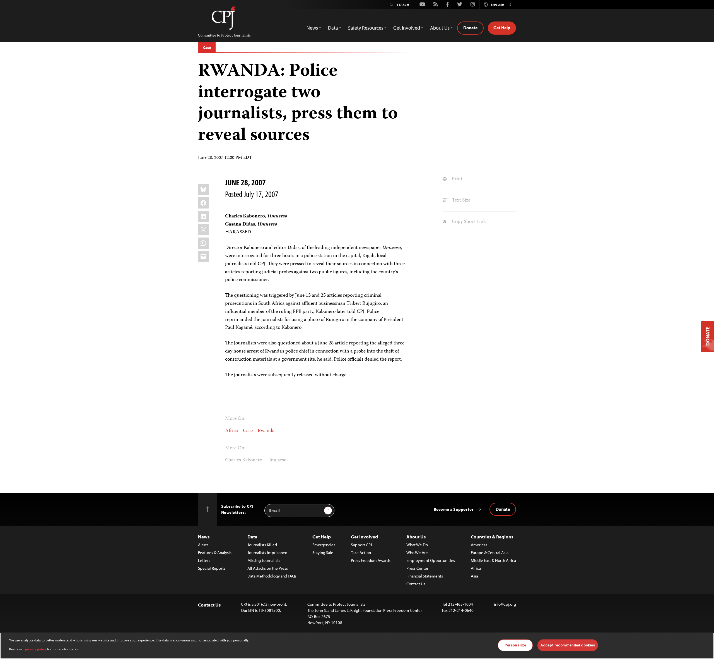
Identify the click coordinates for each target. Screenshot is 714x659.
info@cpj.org (505, 604)
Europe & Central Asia (489, 552)
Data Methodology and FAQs (271, 576)
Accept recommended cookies (568, 645)
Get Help (501, 27)
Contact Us (415, 583)
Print (456, 179)
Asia (474, 576)
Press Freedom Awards (370, 560)
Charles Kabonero (243, 460)
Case (207, 47)
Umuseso (276, 460)
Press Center (417, 568)
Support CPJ (361, 544)
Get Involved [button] (406, 28)
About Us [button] (440, 28)
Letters (204, 560)
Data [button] (333, 28)
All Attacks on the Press (267, 568)
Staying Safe (322, 552)
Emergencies (323, 544)
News (203, 537)
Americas (479, 544)
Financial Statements (424, 576)
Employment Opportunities (430, 560)
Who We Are (417, 552)
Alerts (203, 544)
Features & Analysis (214, 552)
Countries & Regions (492, 537)
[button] (510, 4)
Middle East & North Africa (493, 560)
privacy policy (35, 650)
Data (252, 537)
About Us (416, 537)
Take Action (361, 552)
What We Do (417, 544)
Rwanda (266, 431)
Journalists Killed (262, 544)
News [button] (312, 28)
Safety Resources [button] (365, 28)
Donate (470, 27)
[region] (357, 645)
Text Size (460, 200)
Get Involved (364, 537)
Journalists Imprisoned (267, 552)
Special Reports (211, 568)
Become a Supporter (454, 509)
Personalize (515, 645)
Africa (231, 431)
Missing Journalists (263, 560)
